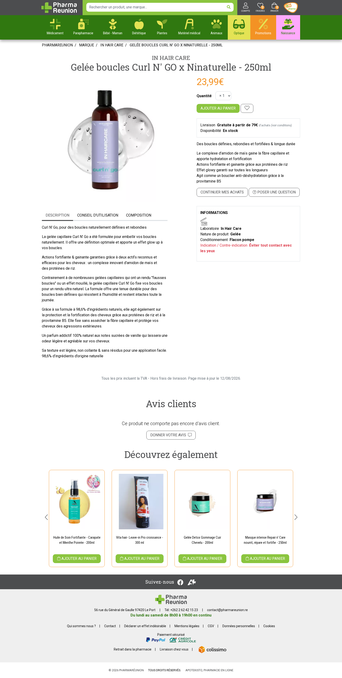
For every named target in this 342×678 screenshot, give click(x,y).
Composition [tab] (138, 215)
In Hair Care (171, 58)
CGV (211, 626)
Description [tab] (57, 215)
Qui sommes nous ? (81, 626)
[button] (46, 517)
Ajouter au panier (218, 108)
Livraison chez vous (174, 649)
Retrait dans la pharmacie (132, 649)
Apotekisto (209, 670)
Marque (86, 45)
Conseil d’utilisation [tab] (97, 215)
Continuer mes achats (222, 192)
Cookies (269, 626)
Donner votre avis (169, 435)
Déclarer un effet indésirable (145, 626)
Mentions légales (186, 626)
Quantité (204, 96)
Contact (110, 626)
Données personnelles (238, 626)
